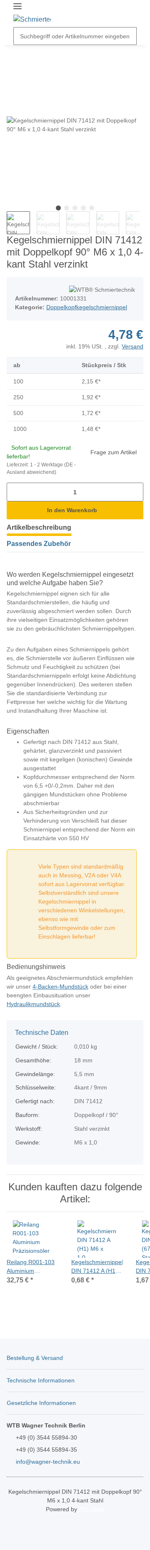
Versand (132, 346)
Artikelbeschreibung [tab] (39, 527)
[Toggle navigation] (17, 6)
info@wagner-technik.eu (48, 1461)
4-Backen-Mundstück (60, 986)
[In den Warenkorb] (13, 50)
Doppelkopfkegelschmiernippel (86, 307)
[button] (112, 13)
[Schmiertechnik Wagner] (32, 20)
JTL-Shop (92, 1509)
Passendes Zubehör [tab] (39, 543)
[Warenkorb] (129, 13)
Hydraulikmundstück (33, 1004)
